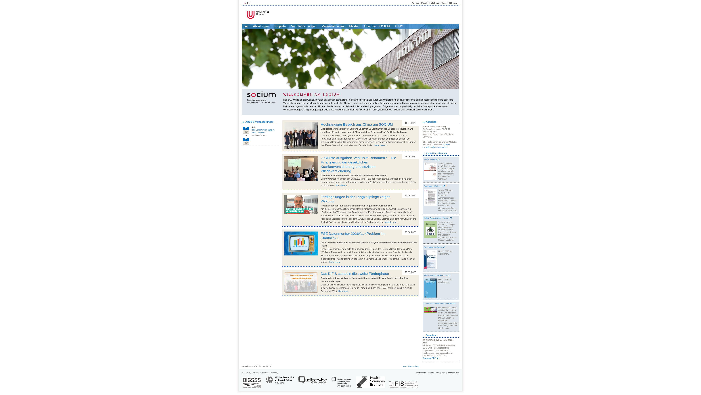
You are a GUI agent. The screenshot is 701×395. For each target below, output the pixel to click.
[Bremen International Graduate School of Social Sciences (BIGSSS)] (252, 382)
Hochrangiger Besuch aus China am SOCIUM (357, 124)
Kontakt (424, 3)
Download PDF (429, 358)
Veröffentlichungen (303, 26)
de (245, 3)
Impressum (421, 373)
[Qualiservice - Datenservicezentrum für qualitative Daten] (312, 382)
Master (354, 26)
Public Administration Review (436, 218)
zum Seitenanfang (411, 366)
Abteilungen (261, 26)
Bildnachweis (453, 373)
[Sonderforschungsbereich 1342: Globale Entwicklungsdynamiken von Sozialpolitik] (280, 382)
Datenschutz (433, 373)
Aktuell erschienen (436, 153)
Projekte (280, 26)
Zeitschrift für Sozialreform (435, 275)
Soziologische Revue (433, 247)
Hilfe (443, 373)
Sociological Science (433, 186)
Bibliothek (453, 3)
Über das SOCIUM (377, 26)
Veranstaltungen (333, 26)
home (246, 26)
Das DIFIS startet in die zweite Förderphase (355, 274)
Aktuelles (431, 122)
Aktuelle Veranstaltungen (259, 122)
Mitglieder (435, 3)
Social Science (430, 159)
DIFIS (399, 26)
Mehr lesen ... (381, 145)
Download (431, 335)
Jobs (444, 3)
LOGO (270, 15)
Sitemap (415, 3)
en (250, 3)
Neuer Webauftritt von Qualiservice (439, 303)
